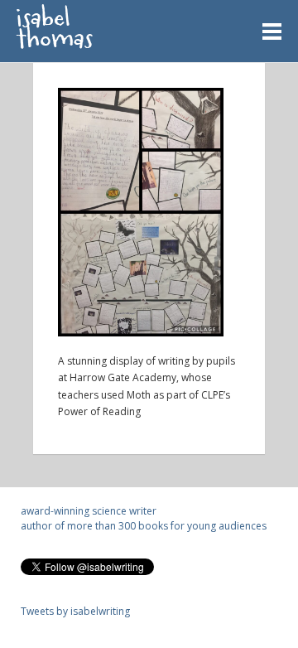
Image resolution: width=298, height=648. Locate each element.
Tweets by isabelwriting (75, 611)
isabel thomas (55, 32)
